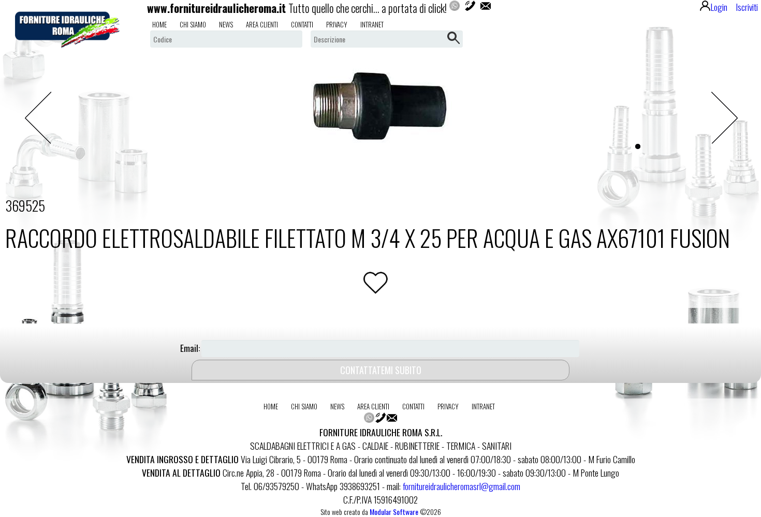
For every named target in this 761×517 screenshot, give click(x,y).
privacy (336, 24)
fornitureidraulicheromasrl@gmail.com (461, 486)
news (226, 24)
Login (719, 6)
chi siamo (193, 24)
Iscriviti (747, 6)
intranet (372, 24)
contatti (302, 24)
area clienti (262, 24)
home (159, 24)
